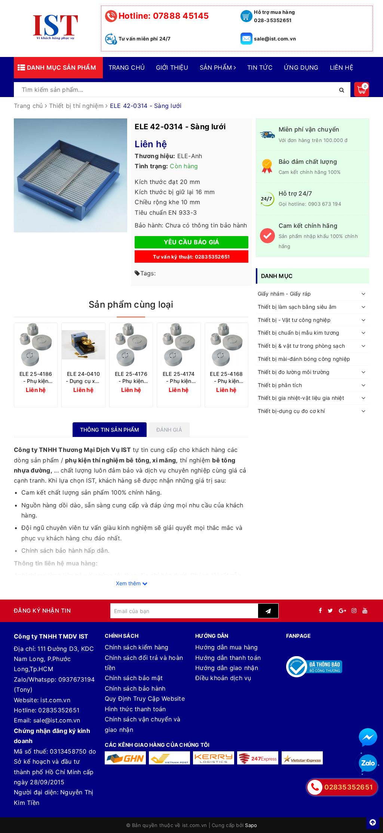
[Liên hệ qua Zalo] (368, 763)
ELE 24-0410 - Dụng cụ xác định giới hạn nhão (83, 377)
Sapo (251, 825)
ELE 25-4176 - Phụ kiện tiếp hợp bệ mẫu (131, 377)
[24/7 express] (257, 757)
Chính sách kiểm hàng (137, 647)
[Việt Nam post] (169, 757)
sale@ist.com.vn (275, 39)
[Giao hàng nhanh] (125, 757)
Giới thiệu (172, 67)
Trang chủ (126, 67)
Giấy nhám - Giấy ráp (284, 293)
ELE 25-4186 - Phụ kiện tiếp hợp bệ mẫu (35, 377)
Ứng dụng (301, 67)
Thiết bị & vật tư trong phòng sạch (301, 345)
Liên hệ (341, 67)
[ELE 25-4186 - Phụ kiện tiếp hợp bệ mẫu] (35, 344)
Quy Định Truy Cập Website (145, 698)
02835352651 (58, 710)
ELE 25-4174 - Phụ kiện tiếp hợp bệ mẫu (179, 377)
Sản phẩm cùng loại (131, 304)
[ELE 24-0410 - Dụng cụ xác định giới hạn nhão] (83, 344)
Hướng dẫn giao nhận (226, 667)
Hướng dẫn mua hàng (226, 647)
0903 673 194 (324, 204)
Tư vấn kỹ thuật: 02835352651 (191, 257)
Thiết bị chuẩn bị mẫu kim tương (299, 332)
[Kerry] (213, 757)
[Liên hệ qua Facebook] (368, 737)
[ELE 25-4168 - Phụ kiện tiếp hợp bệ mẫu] (226, 344)
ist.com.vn (55, 700)
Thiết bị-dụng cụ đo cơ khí (291, 411)
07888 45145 (164, 16)
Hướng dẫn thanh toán (228, 657)
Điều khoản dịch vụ (223, 678)
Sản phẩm (217, 67)
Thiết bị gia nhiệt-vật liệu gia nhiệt (301, 398)
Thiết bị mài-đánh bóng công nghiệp (304, 359)
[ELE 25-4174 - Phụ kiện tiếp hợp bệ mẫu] (178, 344)
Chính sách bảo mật (134, 678)
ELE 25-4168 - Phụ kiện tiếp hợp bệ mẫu (226, 377)
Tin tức (260, 67)
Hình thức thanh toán (135, 709)
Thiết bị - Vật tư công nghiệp (294, 320)
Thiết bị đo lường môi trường (294, 372)
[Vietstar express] (302, 757)
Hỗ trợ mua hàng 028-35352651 (274, 16)
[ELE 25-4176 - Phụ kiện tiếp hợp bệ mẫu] (131, 344)
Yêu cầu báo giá (192, 242)
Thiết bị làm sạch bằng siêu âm (297, 307)
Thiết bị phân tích (280, 385)
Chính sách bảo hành (135, 688)
